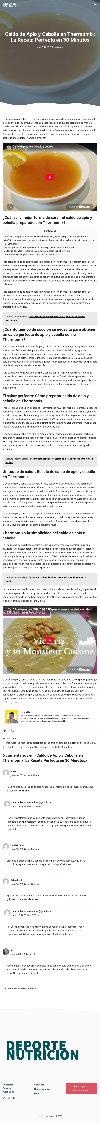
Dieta (14, 738)
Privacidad (8, 1084)
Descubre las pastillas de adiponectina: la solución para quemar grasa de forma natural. (51, 742)
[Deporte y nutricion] (12, 4)
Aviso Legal (8, 1091)
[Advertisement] (50, 69)
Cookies (7, 1088)
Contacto (39, 1084)
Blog (36, 1093)
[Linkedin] (5, 730)
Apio (8, 738)
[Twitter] (9, 730)
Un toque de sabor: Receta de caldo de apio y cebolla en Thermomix (37, 251)
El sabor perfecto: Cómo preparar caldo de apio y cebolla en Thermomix (39, 247)
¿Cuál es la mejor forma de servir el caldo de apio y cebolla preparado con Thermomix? (46, 236)
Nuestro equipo (42, 1089)
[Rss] (12, 730)
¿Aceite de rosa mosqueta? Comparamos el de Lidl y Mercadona (39, 747)
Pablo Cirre (57, 47)
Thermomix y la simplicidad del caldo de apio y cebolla (30, 254)
